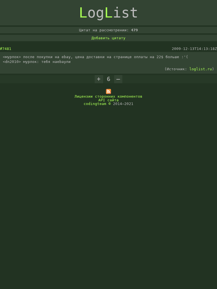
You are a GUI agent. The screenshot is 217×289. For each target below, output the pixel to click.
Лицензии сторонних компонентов (108, 96)
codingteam (95, 104)
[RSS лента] (108, 93)
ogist (108, 13)
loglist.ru (200, 69)
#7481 (5, 49)
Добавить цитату (108, 38)
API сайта (108, 100)
